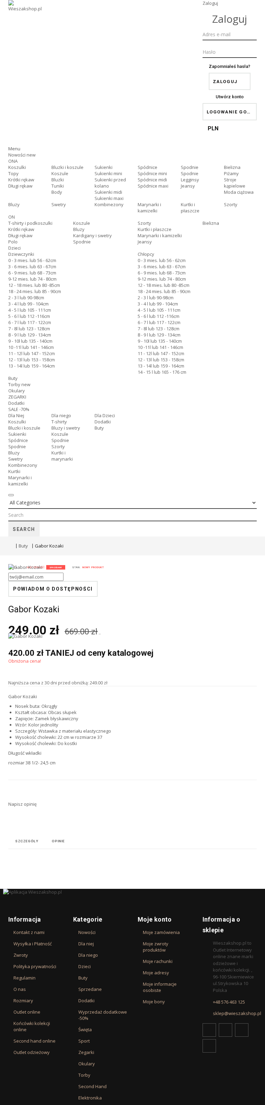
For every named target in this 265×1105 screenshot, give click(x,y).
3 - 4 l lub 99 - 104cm (28, 304)
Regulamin (24, 978)
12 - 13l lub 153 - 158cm (31, 359)
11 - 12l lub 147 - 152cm (31, 353)
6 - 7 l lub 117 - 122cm (29, 322)
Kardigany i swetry (92, 235)
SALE (18, 409)
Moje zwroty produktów (155, 947)
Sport (84, 1041)
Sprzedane (90, 989)
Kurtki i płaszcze (190, 207)
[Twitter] (225, 1030)
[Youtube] (241, 1030)
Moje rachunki (158, 961)
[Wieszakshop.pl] (25, 15)
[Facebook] (209, 1030)
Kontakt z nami (29, 932)
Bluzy (14, 204)
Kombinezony (109, 204)
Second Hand (92, 1086)
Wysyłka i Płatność (32, 944)
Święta (85, 1029)
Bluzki (57, 180)
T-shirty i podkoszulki (30, 223)
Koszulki (17, 167)
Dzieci (14, 248)
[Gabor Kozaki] (32, 598)
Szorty (230, 204)
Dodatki (16, 403)
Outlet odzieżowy (31, 1052)
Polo (13, 242)
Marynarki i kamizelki (149, 207)
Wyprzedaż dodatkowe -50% (102, 1015)
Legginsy (190, 180)
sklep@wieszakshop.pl (237, 1013)
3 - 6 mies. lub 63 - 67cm (32, 266)
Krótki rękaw (21, 180)
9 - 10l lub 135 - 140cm (30, 341)
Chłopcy (146, 254)
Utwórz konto (230, 96)
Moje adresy (156, 973)
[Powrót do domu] (10, 546)
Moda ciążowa (239, 192)
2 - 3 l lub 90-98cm (26, 297)
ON (11, 217)
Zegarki (86, 1052)
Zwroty (20, 955)
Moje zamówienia (161, 932)
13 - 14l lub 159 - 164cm (31, 366)
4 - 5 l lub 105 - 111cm (29, 310)
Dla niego (61, 415)
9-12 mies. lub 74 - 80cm (32, 279)
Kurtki (14, 471)
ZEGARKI (17, 397)
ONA (13, 161)
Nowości (22, 155)
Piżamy (231, 173)
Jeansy (188, 186)
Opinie (58, 841)
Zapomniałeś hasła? (229, 66)
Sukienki (103, 167)
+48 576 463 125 (229, 1002)
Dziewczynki (21, 254)
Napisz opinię (22, 804)
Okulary (16, 391)
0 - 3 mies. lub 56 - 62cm (32, 260)
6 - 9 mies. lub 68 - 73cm (32, 273)
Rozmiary (23, 1000)
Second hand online (34, 1041)
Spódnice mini (152, 173)
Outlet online (26, 1012)
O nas (19, 989)
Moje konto (155, 919)
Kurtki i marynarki (62, 456)
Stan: (76, 567)
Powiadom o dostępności (53, 589)
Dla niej (86, 944)
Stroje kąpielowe (234, 183)
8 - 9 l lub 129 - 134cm (29, 335)
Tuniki (57, 186)
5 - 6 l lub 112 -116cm (29, 316)
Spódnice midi (152, 180)
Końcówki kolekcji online (31, 1026)
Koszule (59, 173)
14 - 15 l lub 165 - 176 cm (162, 372)
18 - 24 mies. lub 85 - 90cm (34, 291)
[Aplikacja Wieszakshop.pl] (132, 892)
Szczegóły (26, 841)
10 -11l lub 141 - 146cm (31, 347)
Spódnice (147, 167)
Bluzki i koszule (67, 167)
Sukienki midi (108, 192)
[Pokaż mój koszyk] (230, 139)
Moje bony (154, 1001)
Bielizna (232, 167)
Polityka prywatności (34, 966)
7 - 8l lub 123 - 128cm (29, 328)
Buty (13, 378)
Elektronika (90, 1098)
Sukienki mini (108, 173)
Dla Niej (16, 415)
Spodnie (189, 167)
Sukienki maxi (109, 198)
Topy (13, 173)
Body (56, 192)
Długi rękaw (20, 186)
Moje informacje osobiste (160, 987)
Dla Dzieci (105, 415)
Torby (19, 384)
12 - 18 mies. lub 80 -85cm (34, 285)
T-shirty (59, 422)
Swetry (58, 204)
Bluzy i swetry (65, 428)
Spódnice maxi (153, 186)
